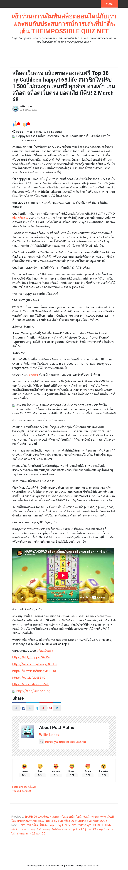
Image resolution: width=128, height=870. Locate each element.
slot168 (33, 375)
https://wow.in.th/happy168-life (34, 671)
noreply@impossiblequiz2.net (65, 742)
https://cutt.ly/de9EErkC (29, 678)
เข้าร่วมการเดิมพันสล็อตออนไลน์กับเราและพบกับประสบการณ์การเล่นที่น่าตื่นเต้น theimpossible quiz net (64, 24)
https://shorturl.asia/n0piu (30, 684)
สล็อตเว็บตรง (20, 218)
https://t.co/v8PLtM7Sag (33, 691)
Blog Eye (70, 865)
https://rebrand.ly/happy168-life (34, 664)
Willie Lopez (26, 106)
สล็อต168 (26, 791)
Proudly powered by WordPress (45, 865)
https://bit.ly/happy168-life (30, 657)
